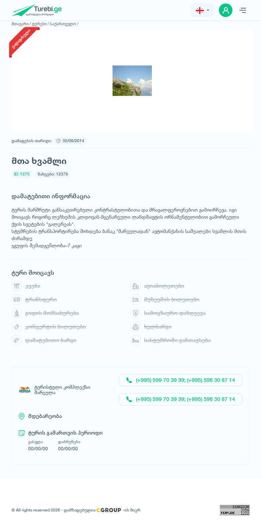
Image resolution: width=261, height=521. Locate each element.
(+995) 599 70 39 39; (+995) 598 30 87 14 (185, 380)
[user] (225, 10)
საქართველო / (64, 23)
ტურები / (40, 23)
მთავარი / (21, 23)
